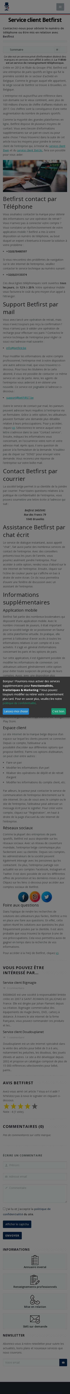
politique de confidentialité (19, 703)
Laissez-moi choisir (16, 711)
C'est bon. (58, 711)
